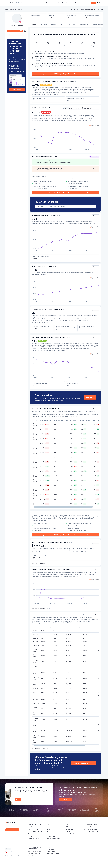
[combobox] (67, 206)
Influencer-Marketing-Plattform (37, 790)
